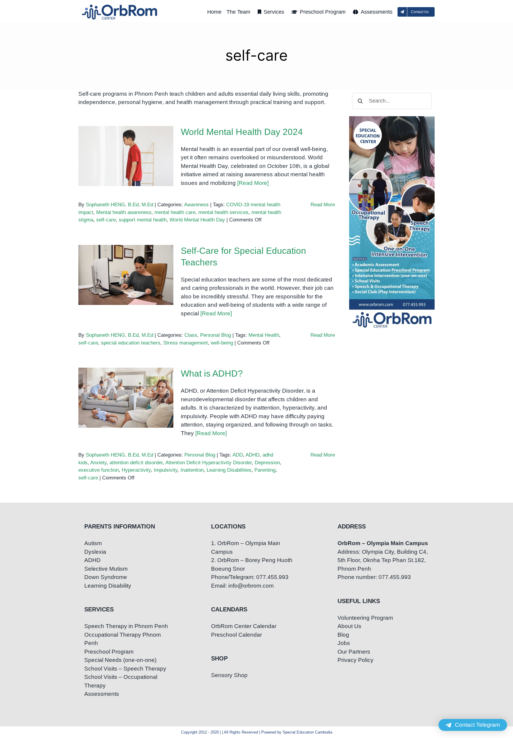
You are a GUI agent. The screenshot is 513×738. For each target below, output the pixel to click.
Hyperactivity (136, 470)
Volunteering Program (365, 618)
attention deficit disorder (136, 462)
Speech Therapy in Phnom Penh (126, 626)
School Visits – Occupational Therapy (120, 681)
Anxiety (98, 462)
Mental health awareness (123, 212)
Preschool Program (109, 652)
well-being (222, 343)
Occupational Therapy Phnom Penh (122, 639)
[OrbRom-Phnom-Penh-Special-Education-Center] (120, 6)
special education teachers (130, 343)
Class (190, 335)
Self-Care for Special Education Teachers (126, 264)
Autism (93, 543)
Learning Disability (107, 586)
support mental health (143, 220)
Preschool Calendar (236, 635)
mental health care (174, 212)
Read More (323, 204)
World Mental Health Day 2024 (126, 145)
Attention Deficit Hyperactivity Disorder (208, 462)
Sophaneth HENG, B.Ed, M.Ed (119, 204)
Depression (267, 462)
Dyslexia (95, 552)
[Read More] (253, 183)
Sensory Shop (229, 675)
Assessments (101, 694)
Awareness (196, 204)
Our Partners (354, 652)
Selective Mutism (106, 569)
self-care (106, 220)
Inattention (192, 470)
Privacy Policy (355, 660)
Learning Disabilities (229, 470)
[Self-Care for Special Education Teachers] (125, 275)
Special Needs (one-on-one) (120, 660)
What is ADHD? (126, 391)
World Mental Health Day (197, 220)
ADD (237, 455)
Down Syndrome (105, 577)
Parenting (265, 470)
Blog (343, 635)
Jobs (344, 643)
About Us (349, 626)
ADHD (252, 455)
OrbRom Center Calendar (243, 626)
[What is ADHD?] (125, 398)
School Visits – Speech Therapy (125, 668)
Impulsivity (166, 470)
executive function (98, 470)
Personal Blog (215, 335)
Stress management (185, 343)
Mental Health (263, 335)
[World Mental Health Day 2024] (125, 156)
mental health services (223, 212)
